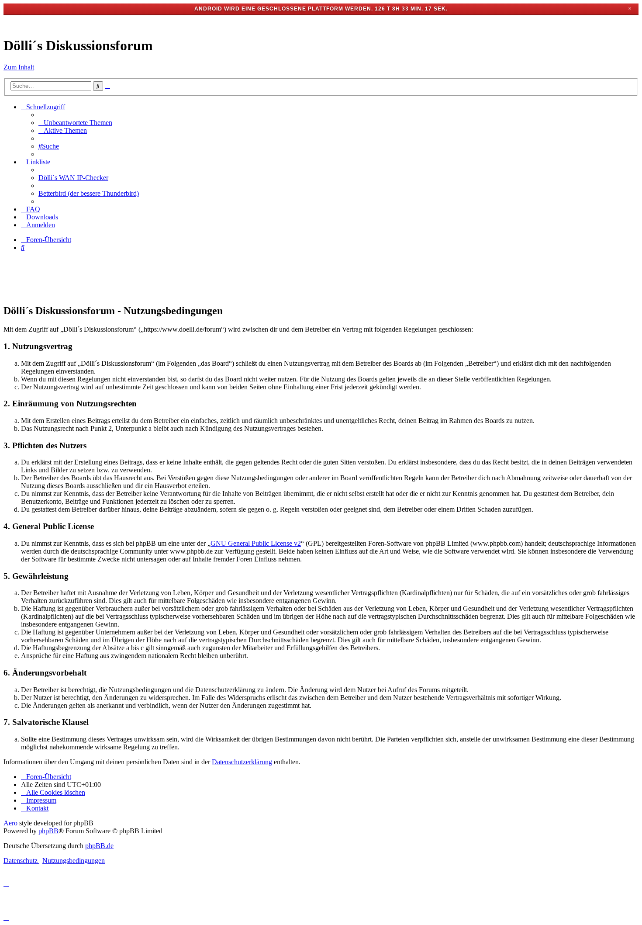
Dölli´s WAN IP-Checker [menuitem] (73, 177)
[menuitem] (75, 122)
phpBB (48, 831)
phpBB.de (99, 845)
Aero (10, 823)
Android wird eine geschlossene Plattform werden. (283, 9)
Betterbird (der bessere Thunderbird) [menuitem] (88, 193)
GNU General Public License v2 (256, 543)
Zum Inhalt (18, 67)
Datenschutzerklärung (242, 762)
